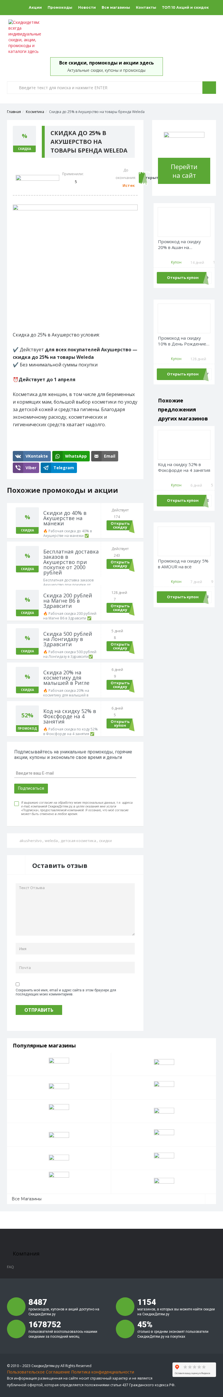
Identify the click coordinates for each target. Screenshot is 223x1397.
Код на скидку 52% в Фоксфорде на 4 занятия (184, 467)
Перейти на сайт (184, 171)
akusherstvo (30, 840)
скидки (105, 840)
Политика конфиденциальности (102, 1372)
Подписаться (31, 788)
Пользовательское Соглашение (38, 1372)
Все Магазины (27, 1198)
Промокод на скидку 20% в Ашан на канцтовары (179, 244)
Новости (87, 7)
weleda (51, 840)
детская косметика (78, 840)
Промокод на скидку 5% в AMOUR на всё (183, 563)
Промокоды (60, 7)
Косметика (35, 111)
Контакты (146, 7)
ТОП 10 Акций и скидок (185, 7)
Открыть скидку (120, 525)
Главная (14, 111)
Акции (35, 7)
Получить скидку (140, 178)
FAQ (10, 1266)
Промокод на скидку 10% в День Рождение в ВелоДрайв (184, 341)
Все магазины (116, 7)
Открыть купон (120, 723)
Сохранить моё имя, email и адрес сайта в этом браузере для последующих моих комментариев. (66, 992)
